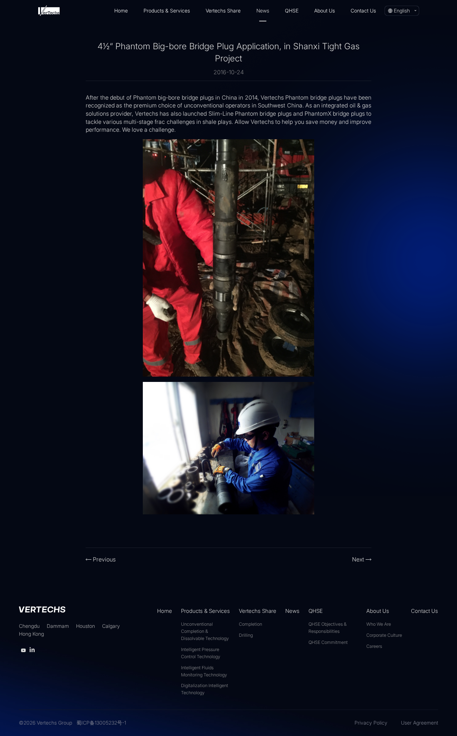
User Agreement (419, 723)
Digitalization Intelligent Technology (204, 689)
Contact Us (363, 10)
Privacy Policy (371, 723)
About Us (324, 10)
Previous (104, 559)
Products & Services (167, 10)
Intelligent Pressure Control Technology (200, 653)
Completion (250, 624)
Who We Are (378, 624)
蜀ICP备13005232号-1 (101, 723)
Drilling (246, 635)
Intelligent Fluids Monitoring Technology (204, 671)
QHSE (291, 10)
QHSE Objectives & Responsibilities (327, 627)
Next (358, 559)
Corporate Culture (384, 635)
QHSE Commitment (328, 642)
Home (121, 10)
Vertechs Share (223, 10)
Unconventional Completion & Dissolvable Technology (205, 631)
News (262, 10)
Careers (374, 646)
